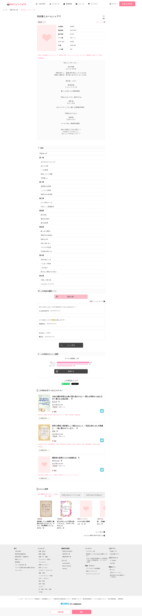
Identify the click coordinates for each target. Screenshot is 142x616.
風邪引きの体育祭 (46, 194)
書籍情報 (69, 4)
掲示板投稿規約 (87, 599)
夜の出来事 (44, 223)
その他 (40, 592)
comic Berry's (66, 563)
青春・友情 (42, 573)
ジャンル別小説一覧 (20, 565)
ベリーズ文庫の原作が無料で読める (25, 567)
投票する (71, 371)
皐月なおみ (55, 460)
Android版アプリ (114, 554)
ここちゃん (42, 310)
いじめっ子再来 (46, 263)
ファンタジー (42, 562)
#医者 (45, 415)
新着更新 (17, 562)
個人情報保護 (112, 599)
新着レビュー (19, 559)
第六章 (41, 255)
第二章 (41, 182)
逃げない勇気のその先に (49, 272)
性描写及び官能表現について (62, 599)
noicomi (64, 568)
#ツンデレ (76, 55)
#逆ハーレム (68, 55)
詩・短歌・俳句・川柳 (45, 589)
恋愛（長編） (42, 554)
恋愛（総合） (42, 551)
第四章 (41, 210)
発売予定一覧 (66, 554)
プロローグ (43, 153)
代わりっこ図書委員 (47, 206)
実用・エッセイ (43, 567)
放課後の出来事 (46, 186)
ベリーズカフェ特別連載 (93, 568)
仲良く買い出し (46, 243)
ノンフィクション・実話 (45, 575)
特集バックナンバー (91, 571)
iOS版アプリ (113, 551)
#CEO (45, 444)
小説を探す (42, 4)
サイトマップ (29, 599)
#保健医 (45, 55)
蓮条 (53, 431)
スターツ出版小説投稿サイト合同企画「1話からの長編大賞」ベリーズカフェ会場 (96, 560)
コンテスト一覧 (90, 551)
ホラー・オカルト (44, 578)
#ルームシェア (53, 55)
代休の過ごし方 (46, 259)
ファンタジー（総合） (45, 559)
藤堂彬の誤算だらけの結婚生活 (64, 458)
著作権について (76, 599)
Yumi (40, 323)
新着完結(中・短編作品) (21, 556)
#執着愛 (71, 415)
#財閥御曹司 (88, 444)
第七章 (41, 276)
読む (81, 612)
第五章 (41, 227)
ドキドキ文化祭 (46, 247)
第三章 (41, 198)
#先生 (40, 55)
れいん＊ (99, 22)
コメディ (41, 586)
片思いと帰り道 (46, 280)
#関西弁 (88, 55)
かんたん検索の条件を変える (93, 535)
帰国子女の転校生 (46, 235)
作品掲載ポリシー (47, 599)
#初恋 (57, 444)
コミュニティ (19, 570)
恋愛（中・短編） (44, 556)
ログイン (115, 4)
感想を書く (71, 296)
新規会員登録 (127, 4)
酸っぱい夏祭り (46, 231)
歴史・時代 (42, 581)
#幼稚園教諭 (51, 444)
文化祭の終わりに (46, 251)
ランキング (56, 4)
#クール (82, 55)
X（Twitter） (113, 560)
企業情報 (120, 599)
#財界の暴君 (96, 444)
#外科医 (50, 415)
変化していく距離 (46, 174)
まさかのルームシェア (48, 162)
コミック (81, 4)
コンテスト (94, 4)
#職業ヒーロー (49, 475)
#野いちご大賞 (97, 55)
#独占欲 (40, 415)
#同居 (61, 55)
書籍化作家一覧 (66, 556)
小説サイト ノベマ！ (116, 572)
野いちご (112, 569)
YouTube (112, 563)
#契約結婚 (77, 415)
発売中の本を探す (67, 551)
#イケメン (77, 475)
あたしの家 (44, 166)
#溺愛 (66, 415)
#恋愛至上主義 (71, 444)
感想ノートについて (96, 301)
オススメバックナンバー (93, 574)
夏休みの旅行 (45, 219)
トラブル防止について (100, 599)
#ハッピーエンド (68, 475)
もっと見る (71, 345)
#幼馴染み (41, 58)
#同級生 (40, 447)
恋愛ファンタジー (44, 565)
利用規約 (37, 599)
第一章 (41, 157)
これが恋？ (44, 267)
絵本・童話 (42, 583)
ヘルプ (21, 599)
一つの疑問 (44, 170)
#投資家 (40, 444)
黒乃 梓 (54, 402)
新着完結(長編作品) (20, 554)
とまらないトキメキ (47, 284)
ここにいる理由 (46, 190)
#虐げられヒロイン (58, 415)
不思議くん (44, 178)
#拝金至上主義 (80, 444)
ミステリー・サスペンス (45, 570)
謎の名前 (44, 215)
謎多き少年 (44, 239)
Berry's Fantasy (66, 566)
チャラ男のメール (46, 202)
